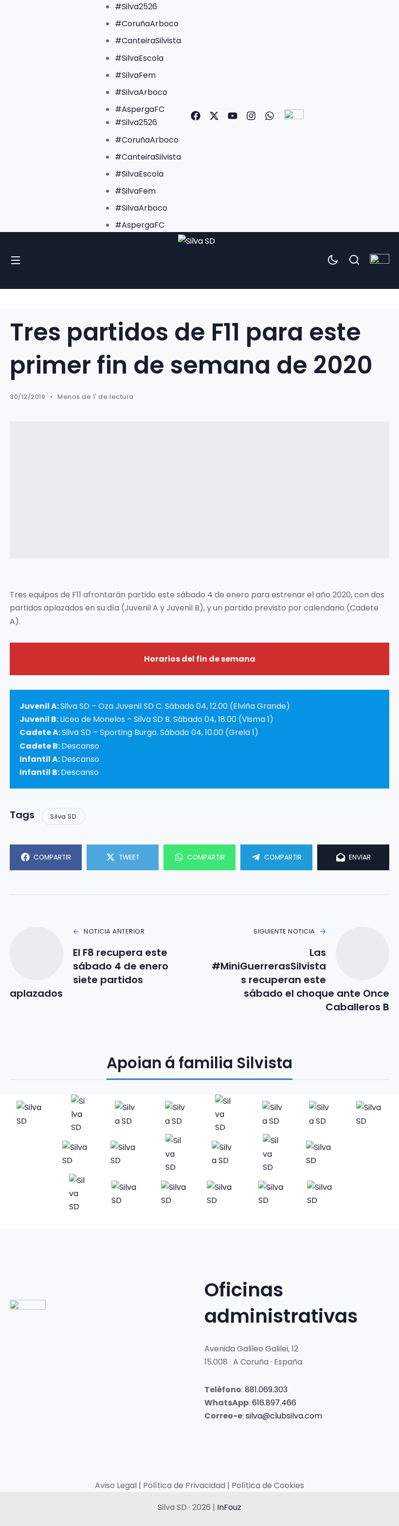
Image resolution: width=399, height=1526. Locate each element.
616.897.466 (274, 1402)
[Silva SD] (199, 260)
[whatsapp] (269, 116)
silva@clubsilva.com (284, 1415)
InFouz (229, 1507)
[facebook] (195, 116)
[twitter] (214, 116)
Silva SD (63, 816)
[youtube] (232, 116)
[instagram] (251, 116)
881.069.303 (266, 1389)
